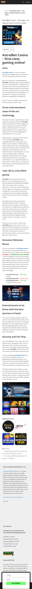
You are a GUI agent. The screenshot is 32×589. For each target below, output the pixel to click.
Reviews (6, 449)
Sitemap (5, 501)
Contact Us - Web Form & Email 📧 (13, 497)
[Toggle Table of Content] (11, 49)
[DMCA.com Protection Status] (16, 521)
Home (6, 11)
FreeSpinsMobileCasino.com (11, 471)
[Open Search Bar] (23, 2)
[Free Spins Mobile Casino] (3, 2)
